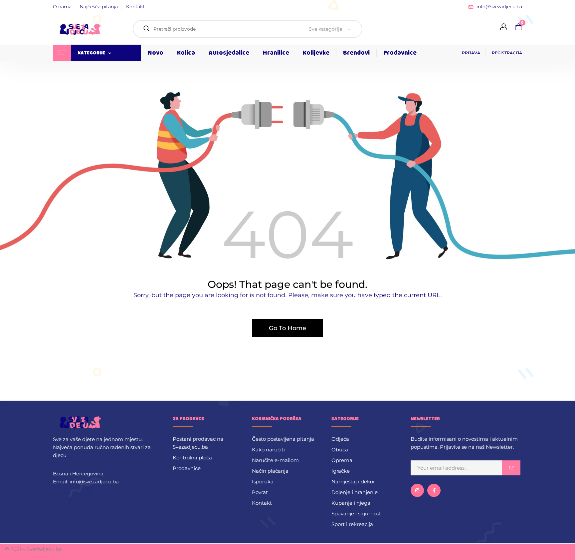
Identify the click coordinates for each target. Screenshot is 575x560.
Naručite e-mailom (275, 460)
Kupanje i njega (350, 503)
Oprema (341, 460)
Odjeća (340, 439)
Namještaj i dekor (353, 481)
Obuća (339, 449)
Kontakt (135, 7)
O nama (62, 7)
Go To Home (287, 328)
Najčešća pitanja (99, 7)
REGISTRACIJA (507, 52)
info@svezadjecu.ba (499, 7)
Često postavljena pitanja (283, 439)
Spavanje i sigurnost (356, 513)
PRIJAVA (471, 52)
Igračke (340, 471)
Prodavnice (187, 468)
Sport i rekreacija (352, 524)
